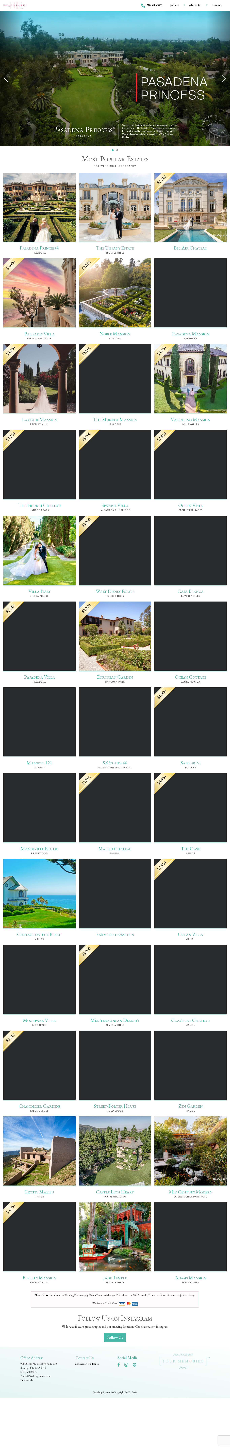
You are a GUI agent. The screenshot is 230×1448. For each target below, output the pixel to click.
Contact (216, 5)
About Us (195, 5)
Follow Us (115, 1337)
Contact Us (26, 1380)
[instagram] (127, 1365)
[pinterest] (136, 1365)
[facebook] (120, 1365)
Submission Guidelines (87, 1364)
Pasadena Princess (84, 129)
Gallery (174, 5)
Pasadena (84, 136)
